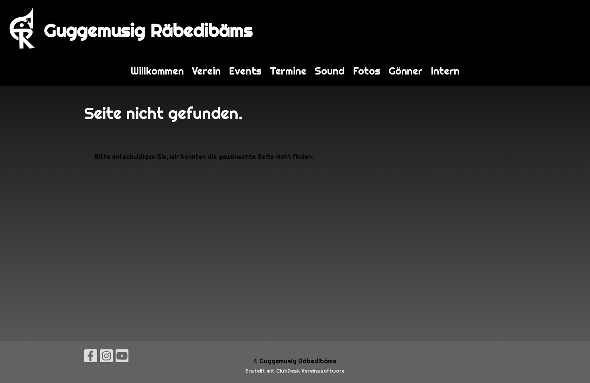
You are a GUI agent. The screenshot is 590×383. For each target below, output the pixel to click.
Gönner (406, 71)
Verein (206, 71)
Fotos (366, 71)
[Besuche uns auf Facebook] (90, 357)
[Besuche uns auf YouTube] (122, 357)
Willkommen (157, 71)
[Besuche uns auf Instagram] (106, 357)
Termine (288, 71)
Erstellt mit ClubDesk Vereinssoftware (294, 370)
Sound (330, 71)
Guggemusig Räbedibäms (148, 30)
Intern (445, 71)
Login (573, 28)
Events (245, 71)
